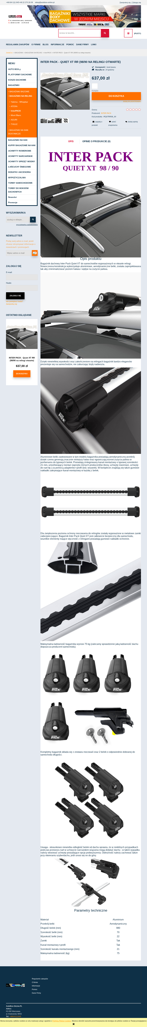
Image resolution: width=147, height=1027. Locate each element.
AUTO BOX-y (14, 69)
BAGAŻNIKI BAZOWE (19, 91)
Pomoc (34, 989)
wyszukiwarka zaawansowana (27, 224)
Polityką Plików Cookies (61, 1021)
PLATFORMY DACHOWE (20, 74)
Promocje (12, 202)
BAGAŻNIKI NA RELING (20, 96)
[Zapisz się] (35, 253)
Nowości (12, 197)
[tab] (72, 141)
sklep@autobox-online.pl (45, 2)
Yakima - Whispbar (19, 102)
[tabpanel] (90, 552)
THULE (14, 124)
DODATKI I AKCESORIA (19, 172)
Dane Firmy (36, 993)
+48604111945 (15, 1016)
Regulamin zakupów (40, 979)
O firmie (35, 982)
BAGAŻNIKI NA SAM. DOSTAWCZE (18, 132)
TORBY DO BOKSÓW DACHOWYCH (18, 190)
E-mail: (9, 272)
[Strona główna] (73, 16)
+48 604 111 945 (12, 2)
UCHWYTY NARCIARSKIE (20, 156)
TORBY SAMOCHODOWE (20, 183)
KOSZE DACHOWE (17, 80)
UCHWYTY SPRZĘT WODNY (21, 161)
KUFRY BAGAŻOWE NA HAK (22, 145)
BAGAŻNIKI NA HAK (18, 140)
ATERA (14, 106)
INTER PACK (106, 113)
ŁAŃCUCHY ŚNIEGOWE (19, 167)
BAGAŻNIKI (13, 85)
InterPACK (16, 111)
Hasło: (9, 283)
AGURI (14, 120)
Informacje (36, 986)
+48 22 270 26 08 (26, 2)
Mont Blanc (16, 115)
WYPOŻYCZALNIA (17, 177)
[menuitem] (18, 44)
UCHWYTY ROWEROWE (19, 151)
